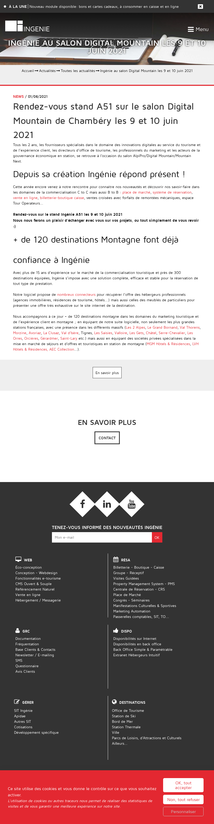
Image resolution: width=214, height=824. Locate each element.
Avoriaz (35, 332)
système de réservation (172, 192)
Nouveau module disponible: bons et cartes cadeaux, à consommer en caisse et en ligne (104, 6)
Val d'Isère (70, 332)
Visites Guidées (126, 578)
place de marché (136, 192)
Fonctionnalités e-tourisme (38, 578)
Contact (107, 438)
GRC (26, 631)
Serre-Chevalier (172, 332)
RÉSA (125, 560)
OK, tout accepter (183, 785)
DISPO (126, 631)
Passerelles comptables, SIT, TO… (141, 616)
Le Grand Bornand (162, 327)
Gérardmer (49, 338)
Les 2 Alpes (135, 327)
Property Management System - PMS (144, 583)
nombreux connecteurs (76, 294)
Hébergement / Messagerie (38, 600)
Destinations (132, 702)
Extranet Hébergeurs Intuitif (136, 655)
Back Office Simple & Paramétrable (143, 649)
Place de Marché (127, 594)
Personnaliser (183, 811)
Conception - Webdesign (36, 572)
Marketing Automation (131, 611)
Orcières (31, 338)
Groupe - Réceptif (128, 572)
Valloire (121, 332)
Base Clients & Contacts (35, 649)
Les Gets (136, 332)
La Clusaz (50, 332)
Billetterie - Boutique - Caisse (138, 567)
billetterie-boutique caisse (62, 197)
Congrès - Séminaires (131, 600)
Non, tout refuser (183, 799)
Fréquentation (27, 644)
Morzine (19, 332)
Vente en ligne (27, 594)
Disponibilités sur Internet (134, 638)
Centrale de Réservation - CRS (139, 589)
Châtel (151, 332)
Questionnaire (27, 666)
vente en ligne (25, 197)
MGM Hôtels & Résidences (168, 343)
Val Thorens (190, 327)
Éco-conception (28, 567)
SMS (18, 660)
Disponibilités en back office (137, 644)
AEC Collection (61, 349)
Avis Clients (25, 671)
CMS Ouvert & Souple (33, 583)
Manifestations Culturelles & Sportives (144, 605)
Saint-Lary (68, 338)
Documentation (28, 638)
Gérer (28, 702)
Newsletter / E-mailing (34, 655)
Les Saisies (103, 332)
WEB (28, 560)
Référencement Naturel (35, 589)
